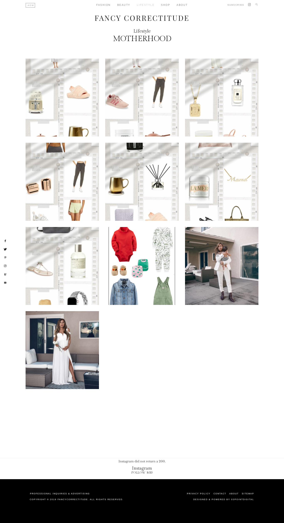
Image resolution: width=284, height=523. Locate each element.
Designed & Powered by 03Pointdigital (223, 499)
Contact (220, 493)
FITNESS (242, 105)
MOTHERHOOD (75, 113)
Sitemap (248, 493)
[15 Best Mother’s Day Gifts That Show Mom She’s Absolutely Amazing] (142, 97)
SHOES (157, 115)
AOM (31, 5)
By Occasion (56, 107)
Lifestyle (146, 5)
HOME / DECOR (73, 110)
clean (240, 102)
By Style (234, 99)
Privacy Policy (198, 493)
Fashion (103, 5)
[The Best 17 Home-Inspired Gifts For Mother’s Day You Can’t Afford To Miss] (62, 97)
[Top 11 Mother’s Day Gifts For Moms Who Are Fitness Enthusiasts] (62, 182)
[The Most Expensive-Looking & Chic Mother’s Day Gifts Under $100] (221, 97)
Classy (158, 105)
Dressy (126, 108)
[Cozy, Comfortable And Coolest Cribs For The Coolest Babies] (221, 266)
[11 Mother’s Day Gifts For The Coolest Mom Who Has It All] (62, 266)
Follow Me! (142, 472)
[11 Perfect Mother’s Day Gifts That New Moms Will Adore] (221, 182)
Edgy (141, 108)
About (182, 5)
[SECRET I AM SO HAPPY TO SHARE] (62, 350)
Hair (148, 188)
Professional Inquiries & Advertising (60, 493)
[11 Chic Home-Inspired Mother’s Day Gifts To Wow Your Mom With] (142, 182)
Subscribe (235, 5)
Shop (165, 5)
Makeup (210, 112)
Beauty (123, 5)
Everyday (79, 107)
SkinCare (144, 118)
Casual (141, 105)
